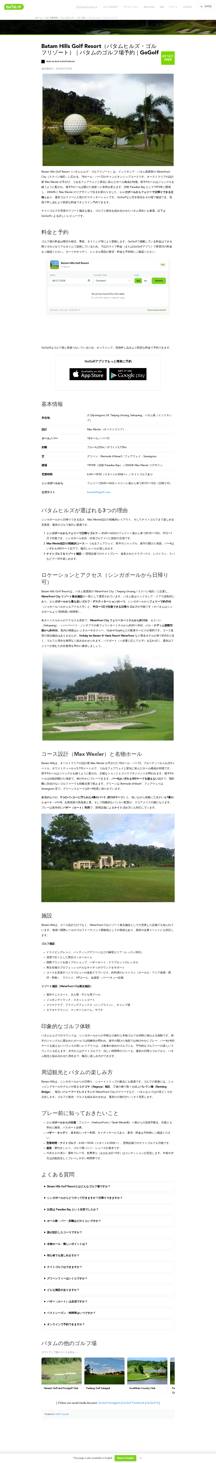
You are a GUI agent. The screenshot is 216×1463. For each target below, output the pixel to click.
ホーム (38, 18)
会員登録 (187, 6)
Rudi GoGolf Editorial (65, 61)
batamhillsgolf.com (98, 492)
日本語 (208, 6)
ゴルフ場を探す (110, 6)
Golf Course (62, 1414)
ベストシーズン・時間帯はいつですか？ (71, 1313)
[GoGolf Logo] (14, 7)
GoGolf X (152, 1403)
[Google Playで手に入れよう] (127, 374)
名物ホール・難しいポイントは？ (67, 1244)
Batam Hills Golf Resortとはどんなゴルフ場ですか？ (79, 1186)
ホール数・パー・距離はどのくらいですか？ (74, 1221)
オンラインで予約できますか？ (66, 1324)
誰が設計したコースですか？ (64, 1232)
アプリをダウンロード (87, 6)
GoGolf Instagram (109, 1403)
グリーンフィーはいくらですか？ (67, 1278)
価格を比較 (148, 6)
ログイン (173, 6)
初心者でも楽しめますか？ (63, 1255)
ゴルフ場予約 (51, 18)
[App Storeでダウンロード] (88, 374)
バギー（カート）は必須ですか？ (67, 1301)
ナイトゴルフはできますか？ (64, 1267)
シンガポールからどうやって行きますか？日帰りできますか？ (85, 1198)
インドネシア (66, 18)
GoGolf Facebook (133, 1403)
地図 (161, 6)
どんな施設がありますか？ (63, 1290)
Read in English (125, 1458)
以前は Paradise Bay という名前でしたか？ (73, 1209)
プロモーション (130, 6)
